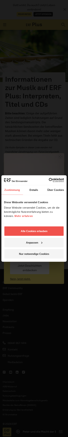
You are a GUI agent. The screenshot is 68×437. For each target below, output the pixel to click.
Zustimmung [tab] (12, 189)
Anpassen (32, 242)
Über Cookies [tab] (55, 189)
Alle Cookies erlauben (34, 231)
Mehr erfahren (23, 216)
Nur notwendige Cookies (34, 253)
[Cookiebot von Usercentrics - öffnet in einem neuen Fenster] (49, 180)
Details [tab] (33, 189)
